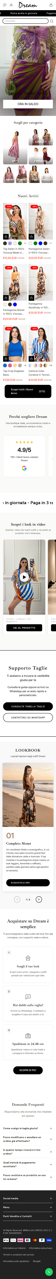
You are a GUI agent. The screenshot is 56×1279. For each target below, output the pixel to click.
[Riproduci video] (24, 577)
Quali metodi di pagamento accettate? (19, 1164)
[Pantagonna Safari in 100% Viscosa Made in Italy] (41, 221)
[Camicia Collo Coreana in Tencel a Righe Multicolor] (41, 343)
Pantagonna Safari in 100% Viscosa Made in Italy (39, 251)
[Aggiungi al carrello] (31, 298)
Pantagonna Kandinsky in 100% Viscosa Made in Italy (39, 305)
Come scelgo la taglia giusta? (20, 1128)
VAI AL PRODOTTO (24, 627)
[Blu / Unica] (10, 243)
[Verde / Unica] (20, 243)
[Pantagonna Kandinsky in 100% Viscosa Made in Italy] (41, 282)
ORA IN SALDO (28, 104)
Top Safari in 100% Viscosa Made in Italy (13, 251)
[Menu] (5, 5)
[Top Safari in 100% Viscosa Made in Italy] (15, 221)
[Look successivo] (39, 899)
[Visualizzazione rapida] (6, 237)
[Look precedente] (17, 899)
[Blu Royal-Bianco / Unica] (30, 365)
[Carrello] (51, 5)
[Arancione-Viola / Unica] (35, 365)
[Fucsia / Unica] (10, 365)
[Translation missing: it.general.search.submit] (52, 21)
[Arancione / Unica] (15, 365)
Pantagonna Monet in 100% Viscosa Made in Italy (13, 312)
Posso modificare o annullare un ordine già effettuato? (22, 1139)
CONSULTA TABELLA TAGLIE (28, 706)
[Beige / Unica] (15, 243)
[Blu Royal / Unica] (5, 365)
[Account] (11, 5)
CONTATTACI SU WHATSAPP (28, 717)
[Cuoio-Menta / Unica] (40, 365)
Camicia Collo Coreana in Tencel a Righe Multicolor (40, 373)
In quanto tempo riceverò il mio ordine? (21, 1151)
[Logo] (28, 5)
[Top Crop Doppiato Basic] (15, 343)
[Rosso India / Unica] (20, 365)
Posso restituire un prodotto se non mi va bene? (24, 1177)
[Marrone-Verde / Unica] (45, 365)
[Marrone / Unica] (5, 243)
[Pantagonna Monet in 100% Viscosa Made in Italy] (15, 282)
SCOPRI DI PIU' (28, 1070)
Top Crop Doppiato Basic (13, 373)
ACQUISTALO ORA (20, 882)
